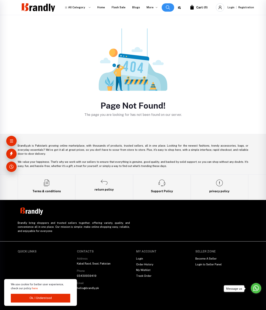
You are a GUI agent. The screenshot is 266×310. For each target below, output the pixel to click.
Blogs (136, 7)
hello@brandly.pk (88, 288)
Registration (246, 7)
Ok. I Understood (41, 298)
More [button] (150, 7)
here (35, 288)
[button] (77, 7)
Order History (144, 264)
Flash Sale (119, 7)
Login (231, 7)
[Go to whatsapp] (256, 288)
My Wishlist (143, 270)
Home (101, 7)
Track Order (143, 275)
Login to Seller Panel (208, 264)
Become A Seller (206, 258)
